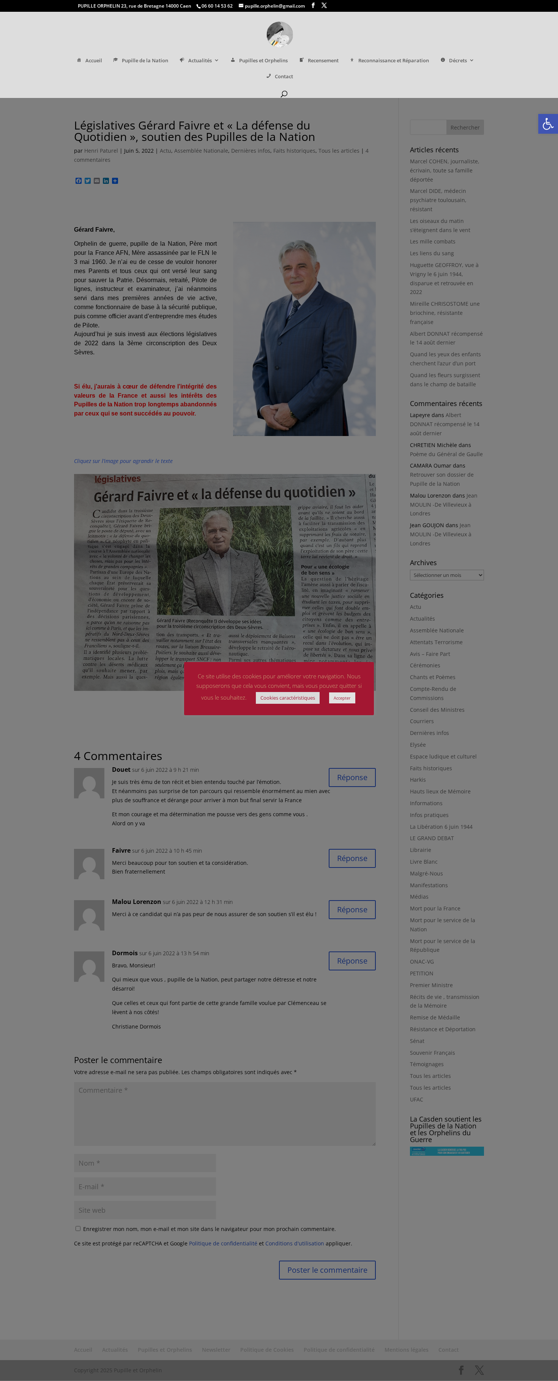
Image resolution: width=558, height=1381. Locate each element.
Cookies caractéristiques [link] (287, 697)
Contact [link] (284, 76)
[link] (548, 124)
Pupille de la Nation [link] (145, 60)
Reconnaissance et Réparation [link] (393, 60)
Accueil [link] (93, 60)
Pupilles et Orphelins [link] (263, 60)
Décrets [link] (458, 60)
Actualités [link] (200, 60)
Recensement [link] (323, 60)
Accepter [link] (342, 698)
